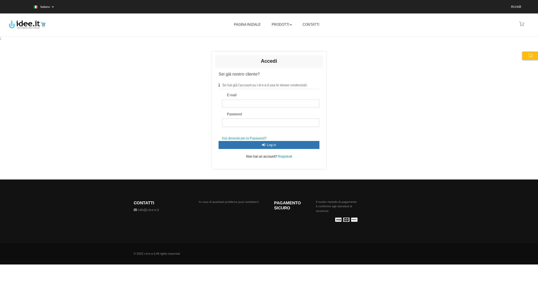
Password (234, 114)
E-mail (232, 95)
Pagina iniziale (247, 24)
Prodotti (280, 24)
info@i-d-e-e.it (148, 210)
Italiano (45, 6)
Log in (271, 145)
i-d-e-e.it (149, 253)
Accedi (516, 6)
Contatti (311, 24)
